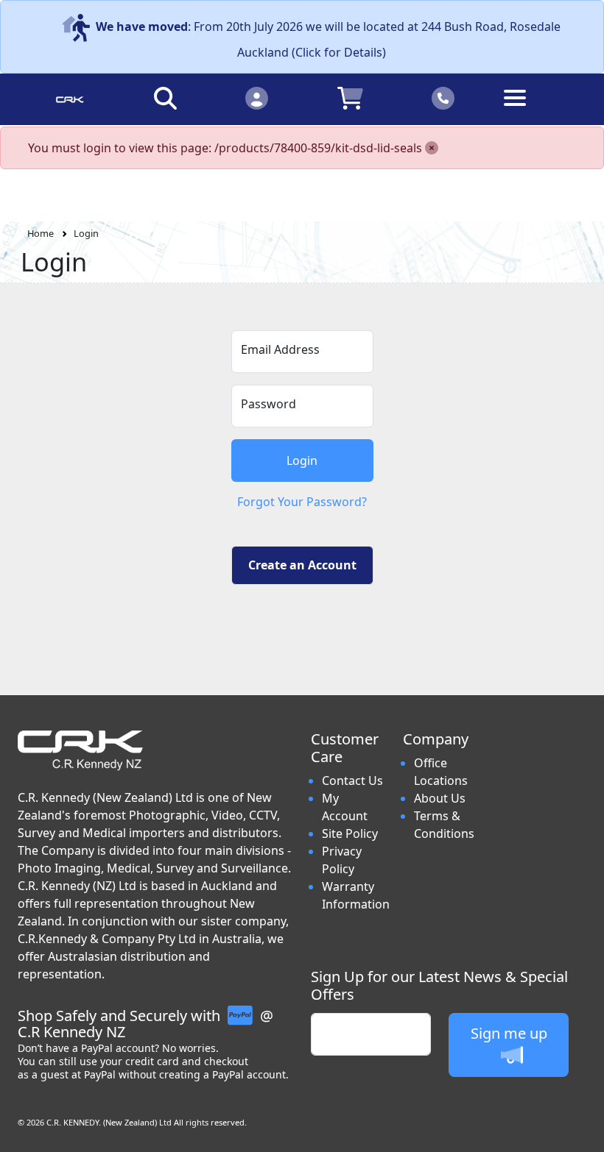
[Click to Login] (257, 97)
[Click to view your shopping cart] (350, 97)
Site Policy (350, 833)
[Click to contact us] (444, 97)
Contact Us (352, 780)
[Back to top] (583, 1131)
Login (86, 233)
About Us (440, 798)
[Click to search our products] (165, 97)
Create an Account (302, 565)
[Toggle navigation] (534, 109)
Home (40, 233)
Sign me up (509, 1033)
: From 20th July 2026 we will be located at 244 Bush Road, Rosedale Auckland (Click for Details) (328, 39)
